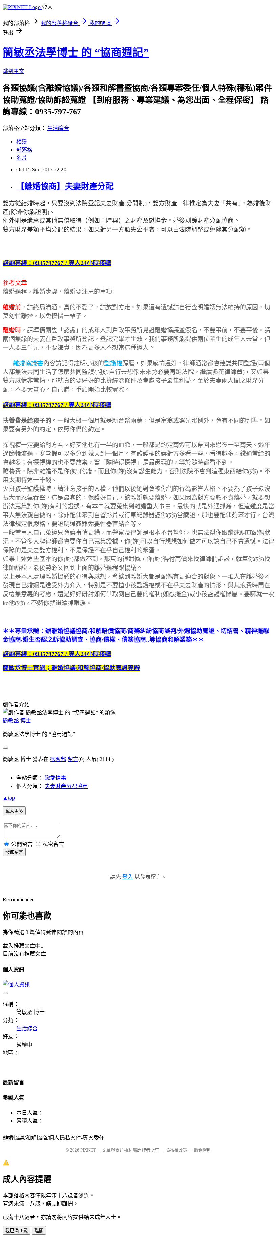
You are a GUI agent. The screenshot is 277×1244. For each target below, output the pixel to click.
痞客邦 (58, 759)
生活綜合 (58, 128)
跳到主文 (13, 71)
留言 (73, 759)
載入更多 (14, 811)
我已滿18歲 (16, 1230)
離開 (38, 1230)
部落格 (24, 150)
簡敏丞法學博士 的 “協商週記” (76, 52)
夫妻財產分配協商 (66, 786)
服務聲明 (202, 1150)
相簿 (21, 141)
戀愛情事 (55, 778)
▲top (9, 798)
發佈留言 (14, 852)
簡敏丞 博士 (17, 720)
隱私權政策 (176, 1150)
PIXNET (88, 1150)
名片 (21, 158)
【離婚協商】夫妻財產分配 (65, 186)
